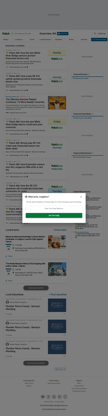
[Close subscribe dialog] (81, 197)
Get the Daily (54, 215)
